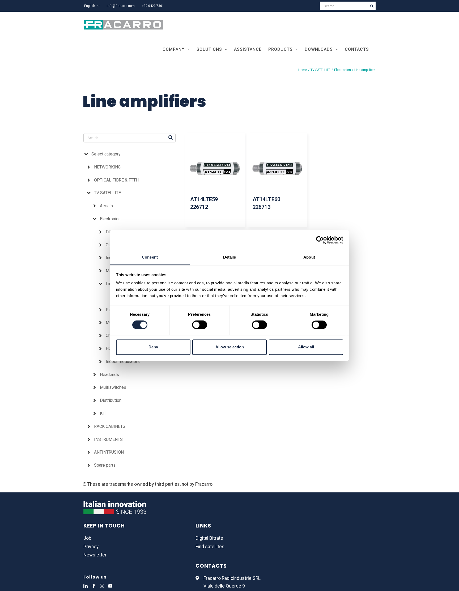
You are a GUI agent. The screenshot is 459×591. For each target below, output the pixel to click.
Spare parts (105, 465)
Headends (109, 374)
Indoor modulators (123, 361)
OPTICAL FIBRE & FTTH (116, 180)
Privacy (91, 546)
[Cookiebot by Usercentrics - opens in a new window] (320, 240)
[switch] (199, 325)
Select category (106, 154)
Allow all (306, 347)
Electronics (110, 218)
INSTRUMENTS (108, 439)
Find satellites (210, 546)
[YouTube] (110, 586)
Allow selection (229, 347)
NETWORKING (107, 167)
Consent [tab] (150, 257)
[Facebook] (94, 586)
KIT (103, 413)
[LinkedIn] (85, 586)
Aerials (106, 205)
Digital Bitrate (209, 538)
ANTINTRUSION (109, 452)
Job (87, 538)
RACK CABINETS (109, 426)
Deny (153, 347)
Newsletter (95, 555)
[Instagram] (102, 586)
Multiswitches (113, 387)
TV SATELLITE (107, 192)
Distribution (110, 400)
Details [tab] (229, 257)
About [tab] (309, 257)
